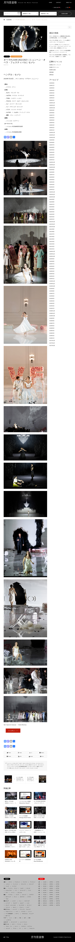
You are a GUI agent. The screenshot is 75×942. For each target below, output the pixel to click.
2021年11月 (52, 224)
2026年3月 (51, 95)
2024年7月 (51, 144)
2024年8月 (51, 142)
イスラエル (23, 911)
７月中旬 (51, 894)
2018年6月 (51, 325)
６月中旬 (51, 892)
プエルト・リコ (9, 926)
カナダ (13, 924)
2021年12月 (52, 221)
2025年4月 (51, 122)
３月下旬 (57, 886)
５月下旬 (57, 890)
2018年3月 (51, 333)
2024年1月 (51, 159)
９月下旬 (57, 898)
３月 (39, 886)
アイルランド (17, 881)
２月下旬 (57, 884)
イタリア (17, 894)
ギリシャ (15, 896)
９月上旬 (44, 898)
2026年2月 (51, 97)
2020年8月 (51, 261)
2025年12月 (52, 102)
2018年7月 (51, 323)
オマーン (17, 913)
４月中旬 (51, 888)
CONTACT (58, 2)
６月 (39, 892)
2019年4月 (51, 301)
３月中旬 (51, 886)
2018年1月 (51, 338)
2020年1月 (51, 278)
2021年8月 (51, 231)
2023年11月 (52, 164)
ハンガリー (14, 900)
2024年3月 (51, 154)
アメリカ (19, 924)
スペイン (13, 892)
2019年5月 (51, 298)
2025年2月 (51, 127)
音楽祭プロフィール (54, 67)
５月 (39, 890)
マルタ (7, 898)
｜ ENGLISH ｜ (57, 7)
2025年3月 (51, 125)
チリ (20, 928)
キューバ (16, 926)
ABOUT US (69, 2)
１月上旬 (44, 881)
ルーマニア (8, 903)
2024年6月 (51, 147)
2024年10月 (52, 137)
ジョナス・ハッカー (25, 768)
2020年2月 (51, 276)
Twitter (4, 937)
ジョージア (15, 909)
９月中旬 (51, 898)
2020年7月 (51, 263)
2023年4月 (51, 182)
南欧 (5, 894)
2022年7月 (51, 204)
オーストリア (22, 890)
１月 (39, 881)
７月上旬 (44, 894)
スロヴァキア (26, 900)
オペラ (29, 763)
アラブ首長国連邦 (9, 913)
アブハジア (21, 909)
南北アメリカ (7, 924)
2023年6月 (51, 177)
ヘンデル (13, 763)
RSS (7, 937)
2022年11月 (52, 194)
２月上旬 (44, 884)
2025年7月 (51, 115)
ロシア (28, 907)
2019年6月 (51, 296)
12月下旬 (57, 905)
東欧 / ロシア (7, 900)
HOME (50, 2)
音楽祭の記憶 (52, 69)
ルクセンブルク (9, 890)
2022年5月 (51, 209)
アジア (5, 917)
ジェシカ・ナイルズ (34, 768)
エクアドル (29, 926)
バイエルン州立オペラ (29, 764)
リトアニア (14, 886)
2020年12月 (52, 251)
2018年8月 (51, 320)
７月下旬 (57, 894)
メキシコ (25, 924)
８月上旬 (44, 896)
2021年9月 (51, 229)
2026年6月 (51, 88)
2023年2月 (51, 187)
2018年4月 (51, 330)
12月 (39, 905)
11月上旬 (44, 903)
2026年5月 (51, 90)
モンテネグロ (21, 905)
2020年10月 (52, 256)
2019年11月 (52, 283)
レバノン (30, 911)
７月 (39, 894)
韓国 (29, 917)
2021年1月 (51, 249)
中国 (20, 917)
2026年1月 (51, 100)
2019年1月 (51, 308)
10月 (39, 900)
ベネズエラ (22, 926)
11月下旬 (57, 903)
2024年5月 (51, 149)
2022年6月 (51, 206)
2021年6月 (51, 236)
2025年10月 (52, 107)
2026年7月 (51, 85)
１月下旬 (57, 881)
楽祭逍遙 (51, 72)
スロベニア (24, 894)
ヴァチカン (10, 894)
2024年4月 (51, 152)
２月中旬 (51, 884)
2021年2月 (51, 246)
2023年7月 (51, 174)
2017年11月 (52, 343)
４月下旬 (57, 888)
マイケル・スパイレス (36, 763)
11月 (39, 903)
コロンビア (8, 928)
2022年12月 (52, 192)
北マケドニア (8, 896)
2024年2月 (51, 157)
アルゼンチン (31, 928)
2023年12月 (52, 162)
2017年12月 (52, 340)
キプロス (29, 896)
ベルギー (22, 888)
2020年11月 (52, 253)
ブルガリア (15, 903)
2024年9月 (51, 140)
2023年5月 (51, 179)
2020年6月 (51, 266)
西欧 (5, 888)
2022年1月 (51, 219)
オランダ (28, 888)
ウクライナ (8, 907)
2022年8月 (51, 201)
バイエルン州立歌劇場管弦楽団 (20, 766)
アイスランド (32, 881)
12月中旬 (51, 905)
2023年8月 (51, 172)
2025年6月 (51, 117)
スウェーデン (23, 884)
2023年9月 (51, 169)
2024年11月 (52, 135)
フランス (15, 888)
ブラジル (14, 928)
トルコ (17, 911)
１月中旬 (51, 881)
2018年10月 (52, 315)
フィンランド (15, 884)
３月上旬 (44, 886)
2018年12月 (52, 310)
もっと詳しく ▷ (13, 730)
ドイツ (7, 56)
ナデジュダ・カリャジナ (19, 764)
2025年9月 (51, 110)
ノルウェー (8, 884)
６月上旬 (44, 892)
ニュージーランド (23, 922)
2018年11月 (52, 313)
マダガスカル (24, 913)
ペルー (25, 928)
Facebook (6, 937)
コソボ (28, 903)
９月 (39, 898)
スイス (29, 890)
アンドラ (9, 888)
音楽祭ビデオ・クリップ (55, 64)
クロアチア (31, 894)
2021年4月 (51, 241)
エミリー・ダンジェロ (38, 764)
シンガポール (8, 919)
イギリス (10, 881)
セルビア (22, 903)
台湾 (25, 917)
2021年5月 (51, 239)
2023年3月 (51, 184)
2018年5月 (51, 328)
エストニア (31, 884)
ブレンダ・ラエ (18, 768)
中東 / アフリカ (7, 909)
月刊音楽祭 (37, 937)
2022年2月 (51, 216)
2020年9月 (51, 258)
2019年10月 (52, 286)
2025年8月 (51, 112)
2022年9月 (51, 199)
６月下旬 (57, 892)
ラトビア (7, 886)
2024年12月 (52, 132)
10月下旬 (57, 900)
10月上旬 (44, 900)
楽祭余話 (51, 74)
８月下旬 (57, 896)
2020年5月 (51, 268)
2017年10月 (52, 345)
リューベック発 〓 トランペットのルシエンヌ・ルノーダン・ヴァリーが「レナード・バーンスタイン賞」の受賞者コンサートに (60, 46)
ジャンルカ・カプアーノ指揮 (33, 766)
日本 (15, 917)
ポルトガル (20, 892)
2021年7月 (51, 234)
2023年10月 (52, 167)
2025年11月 (52, 105)
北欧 (5, 881)
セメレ (13, 768)
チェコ (20, 900)
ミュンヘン (9, 763)
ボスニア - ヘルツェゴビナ (11, 905)
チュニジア (31, 913)
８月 (39, 896)
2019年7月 (51, 293)
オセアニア (6, 922)
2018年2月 (51, 335)
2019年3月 (51, 303)
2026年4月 (51, 93)
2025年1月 (51, 130)
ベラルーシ (21, 907)
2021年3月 (51, 244)
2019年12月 (52, 281)
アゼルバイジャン (9, 911)
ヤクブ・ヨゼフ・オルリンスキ (22, 763)
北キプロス (22, 896)
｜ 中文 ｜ (68, 7)
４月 (39, 888)
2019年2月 (51, 305)
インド (10, 917)
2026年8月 (51, 83)
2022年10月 (52, 196)
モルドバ (14, 907)
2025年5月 (51, 120)
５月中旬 (51, 890)
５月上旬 (44, 890)
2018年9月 (51, 318)
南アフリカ (8, 915)
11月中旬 (51, 903)
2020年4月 (51, 271)
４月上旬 (44, 888)
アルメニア (28, 909)
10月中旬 (51, 900)
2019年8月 (51, 291)
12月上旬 (44, 905)
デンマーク (25, 881)
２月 (39, 884)
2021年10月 (52, 226)
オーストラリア (14, 922)
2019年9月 (51, 288)
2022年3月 (51, 214)
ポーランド (29, 905)
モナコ (7, 892)
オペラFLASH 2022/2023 (16, 56)
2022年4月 (51, 211)
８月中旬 (51, 896)
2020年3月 (51, 273)
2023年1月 (51, 189)
